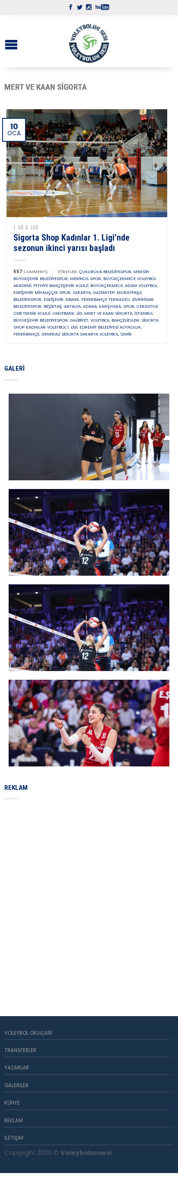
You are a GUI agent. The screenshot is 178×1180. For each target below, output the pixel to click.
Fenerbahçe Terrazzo (105, 299)
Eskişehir (54, 299)
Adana (90, 306)
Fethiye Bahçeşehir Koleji (60, 285)
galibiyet (79, 320)
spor (128, 306)
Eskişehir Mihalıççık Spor (41, 292)
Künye (12, 1102)
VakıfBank (63, 313)
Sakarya (82, 292)
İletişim (13, 1137)
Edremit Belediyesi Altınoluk (110, 327)
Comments (30, 271)
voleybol (99, 320)
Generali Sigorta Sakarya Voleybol (79, 334)
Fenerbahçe (26, 334)
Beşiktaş (53, 306)
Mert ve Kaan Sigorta (108, 313)
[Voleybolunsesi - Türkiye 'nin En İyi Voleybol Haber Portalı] (89, 41)
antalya (72, 306)
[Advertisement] (89, 897)
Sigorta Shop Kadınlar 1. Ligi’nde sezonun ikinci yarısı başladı (71, 242)
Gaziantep (103, 292)
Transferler (20, 1050)
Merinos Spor (85, 278)
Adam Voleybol (141, 285)
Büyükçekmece (106, 285)
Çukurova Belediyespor (105, 271)
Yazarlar (16, 1067)
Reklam (13, 1120)
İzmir (126, 334)
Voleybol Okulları (28, 1033)
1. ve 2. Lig (25, 227)
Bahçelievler (125, 320)
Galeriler (16, 1085)
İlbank (72, 299)
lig (79, 313)
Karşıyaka (110, 306)
